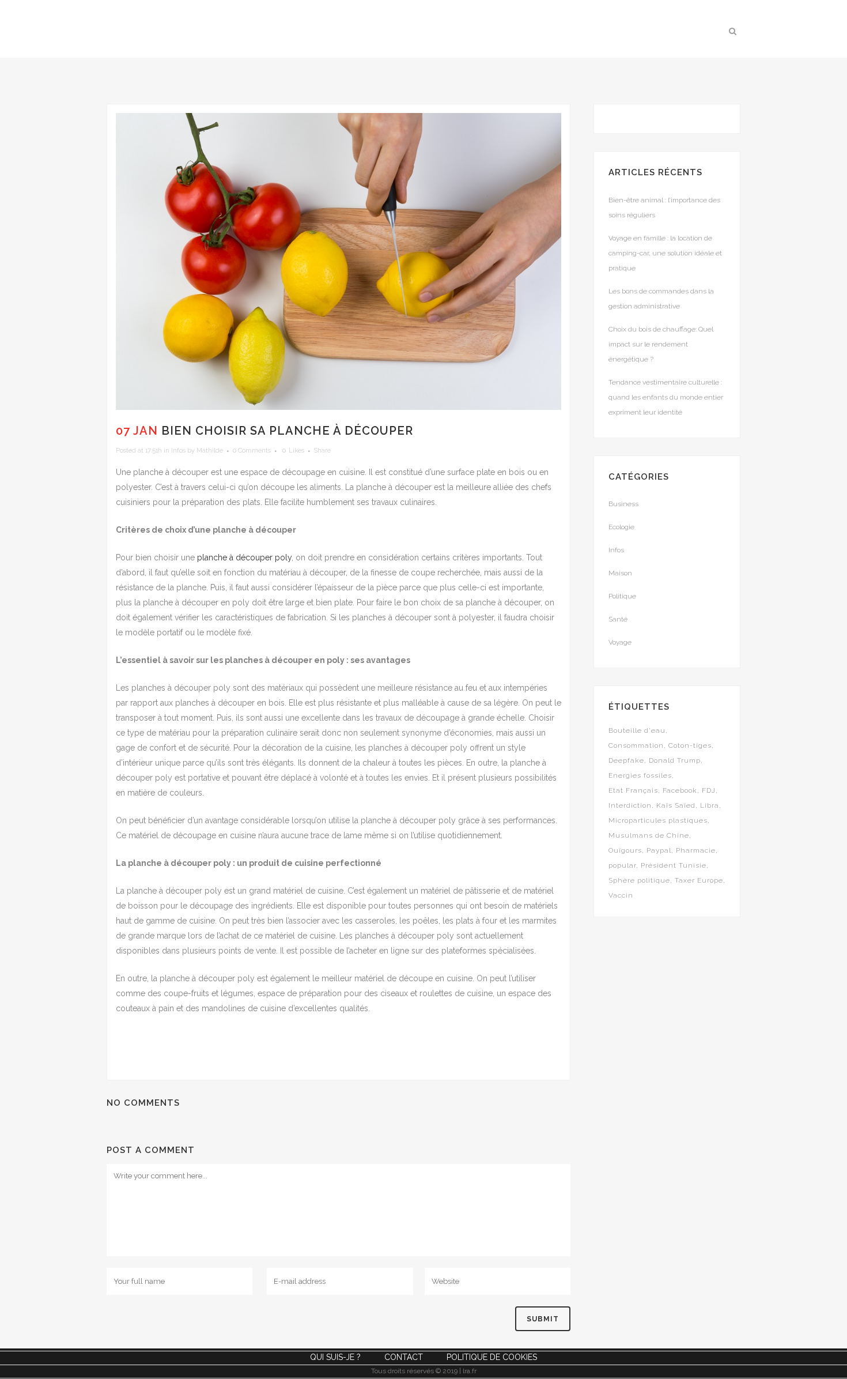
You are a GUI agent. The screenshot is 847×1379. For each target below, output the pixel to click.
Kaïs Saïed (675, 805)
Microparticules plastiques (658, 820)
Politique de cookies (492, 1357)
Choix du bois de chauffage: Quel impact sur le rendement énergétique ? (660, 344)
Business (623, 504)
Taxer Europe (699, 880)
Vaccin (620, 895)
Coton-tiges (690, 745)
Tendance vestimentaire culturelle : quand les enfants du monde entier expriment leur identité (665, 397)
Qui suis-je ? (335, 1357)
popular (622, 865)
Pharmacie (696, 850)
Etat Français (633, 790)
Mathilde (209, 450)
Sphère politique (639, 880)
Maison (620, 573)
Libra (709, 805)
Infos (178, 450)
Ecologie (621, 527)
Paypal (658, 850)
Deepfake (626, 760)
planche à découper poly (244, 557)
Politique (622, 596)
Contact (403, 1357)
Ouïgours (625, 850)
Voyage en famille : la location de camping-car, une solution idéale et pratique (665, 253)
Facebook (680, 790)
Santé (617, 619)
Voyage (620, 642)
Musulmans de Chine (648, 835)
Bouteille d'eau (637, 730)
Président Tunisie (673, 865)
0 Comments (252, 450)
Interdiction (630, 805)
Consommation (636, 745)
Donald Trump (675, 760)
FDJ (709, 790)
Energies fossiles (640, 775)
